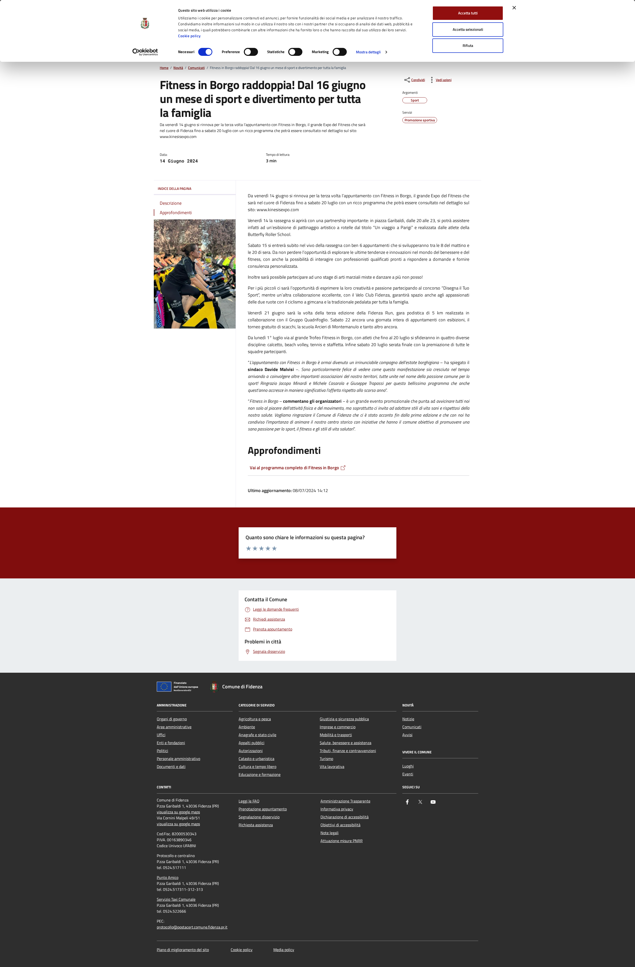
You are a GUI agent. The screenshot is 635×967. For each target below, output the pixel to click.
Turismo (326, 759)
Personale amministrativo (178, 759)
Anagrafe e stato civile (257, 735)
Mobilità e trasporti (336, 735)
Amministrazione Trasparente (345, 801)
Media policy (283, 950)
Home (164, 67)
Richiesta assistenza (256, 825)
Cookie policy (189, 36)
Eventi (407, 774)
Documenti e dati (171, 766)
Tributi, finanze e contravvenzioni (348, 751)
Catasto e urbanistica (256, 759)
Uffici (161, 735)
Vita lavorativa (332, 766)
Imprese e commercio (337, 727)
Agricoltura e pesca (255, 719)
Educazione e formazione (260, 774)
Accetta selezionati (468, 29)
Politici (162, 751)
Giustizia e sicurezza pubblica (344, 719)
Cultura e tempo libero (257, 766)
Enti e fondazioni (171, 743)
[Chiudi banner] (514, 7)
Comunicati (196, 67)
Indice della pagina (174, 188)
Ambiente (247, 727)
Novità (178, 67)
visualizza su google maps (178, 812)
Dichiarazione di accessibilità (344, 817)
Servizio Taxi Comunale (176, 899)
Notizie (408, 719)
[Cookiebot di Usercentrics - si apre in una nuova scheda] (145, 52)
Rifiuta (468, 45)
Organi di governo (172, 719)
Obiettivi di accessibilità (340, 825)
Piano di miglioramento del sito (183, 950)
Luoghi (408, 766)
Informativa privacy (336, 809)
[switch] (251, 52)
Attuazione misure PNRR (341, 841)
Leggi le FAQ (249, 801)
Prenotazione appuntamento (263, 809)
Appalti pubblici (251, 743)
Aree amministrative (174, 727)
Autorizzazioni (251, 751)
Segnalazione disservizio (259, 817)
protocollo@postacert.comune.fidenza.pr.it (192, 927)
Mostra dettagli (368, 52)
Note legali (329, 833)
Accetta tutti (468, 13)
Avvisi (407, 735)
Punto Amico (167, 877)
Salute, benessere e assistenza (345, 743)
